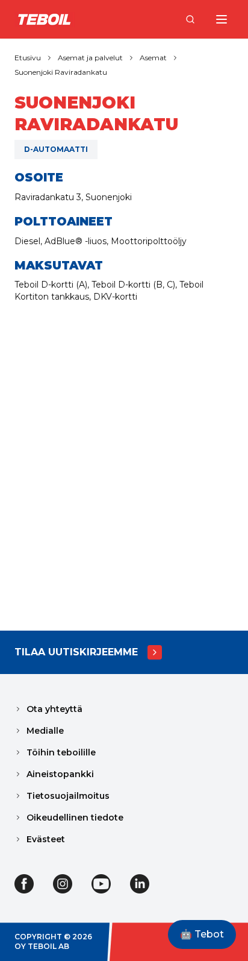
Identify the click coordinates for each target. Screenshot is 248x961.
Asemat (153, 57)
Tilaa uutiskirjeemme (76, 652)
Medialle (45, 730)
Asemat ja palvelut (90, 57)
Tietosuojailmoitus (68, 795)
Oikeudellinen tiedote (74, 817)
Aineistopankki (60, 774)
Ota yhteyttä (54, 709)
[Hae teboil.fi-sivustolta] (190, 19)
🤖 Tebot (202, 934)
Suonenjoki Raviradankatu (60, 72)
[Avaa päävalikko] (221, 19)
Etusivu (27, 57)
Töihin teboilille (61, 752)
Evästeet (45, 839)
